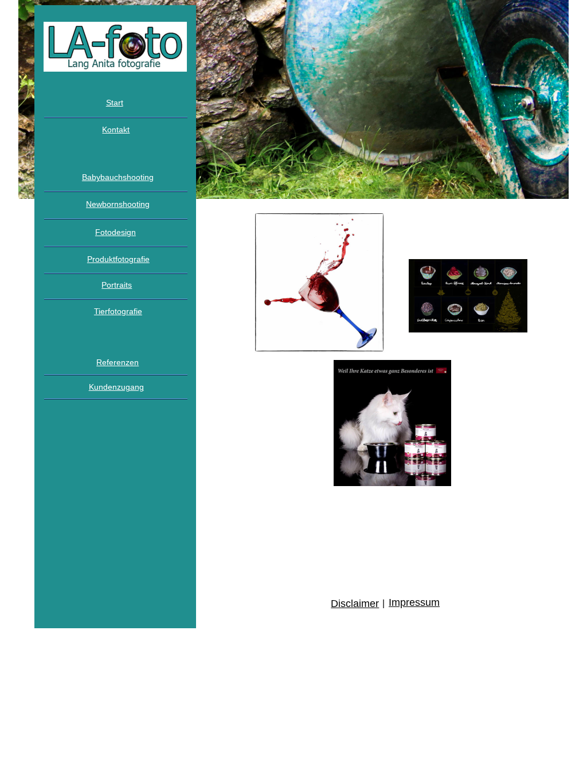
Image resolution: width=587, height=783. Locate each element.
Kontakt (116, 129)
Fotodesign (115, 232)
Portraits (116, 284)
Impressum (414, 602)
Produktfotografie (118, 259)
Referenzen (117, 362)
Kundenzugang (116, 386)
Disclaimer (355, 603)
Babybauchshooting (118, 177)
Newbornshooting (118, 204)
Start (114, 102)
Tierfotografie (118, 311)
